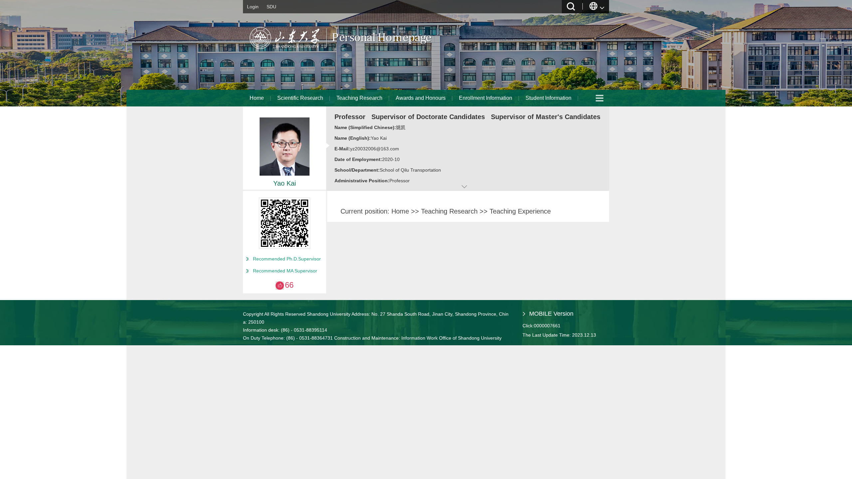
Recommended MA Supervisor (285, 270)
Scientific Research (300, 98)
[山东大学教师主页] (356, 51)
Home (257, 98)
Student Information (548, 98)
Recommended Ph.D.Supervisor (287, 258)
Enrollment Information (485, 98)
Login (253, 6)
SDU (271, 6)
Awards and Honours (421, 98)
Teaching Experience (520, 211)
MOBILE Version (551, 313)
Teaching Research (359, 98)
